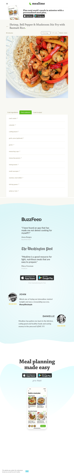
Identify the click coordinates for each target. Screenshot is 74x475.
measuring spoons (14, 158)
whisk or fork (13, 191)
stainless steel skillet (15, 178)
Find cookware (25, 112)
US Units (55, 33)
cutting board (13, 131)
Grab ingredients (12, 112)
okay (27, 471)
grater (11, 145)
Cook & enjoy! (37, 112)
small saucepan (13, 171)
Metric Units (63, 33)
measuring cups (14, 151)
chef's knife (12, 118)
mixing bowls (13, 164)
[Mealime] (37, 4)
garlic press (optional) (15, 138)
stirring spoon (13, 184)
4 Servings (45, 33)
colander (11, 125)
